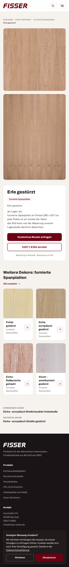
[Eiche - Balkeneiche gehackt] (18, 369)
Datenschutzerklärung (17, 550)
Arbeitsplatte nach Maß (15, 492)
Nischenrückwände (13, 476)
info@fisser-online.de (14, 524)
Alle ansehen (10, 283)
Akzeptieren (49, 557)
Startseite (8, 19)
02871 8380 (9, 520)
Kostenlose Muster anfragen (34, 237)
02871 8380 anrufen (34, 247)
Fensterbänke (10, 481)
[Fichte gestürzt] (18, 314)
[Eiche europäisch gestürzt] (51, 314)
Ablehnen (20, 557)
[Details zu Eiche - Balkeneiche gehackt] (27, 384)
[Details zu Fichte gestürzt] (27, 327)
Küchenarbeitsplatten (14, 471)
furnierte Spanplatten (44, 19)
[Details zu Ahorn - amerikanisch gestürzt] (60, 384)
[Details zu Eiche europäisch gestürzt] (60, 329)
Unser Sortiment (23, 19)
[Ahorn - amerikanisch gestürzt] (51, 369)
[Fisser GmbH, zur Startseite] (15, 5)
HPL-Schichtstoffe (13, 487)
